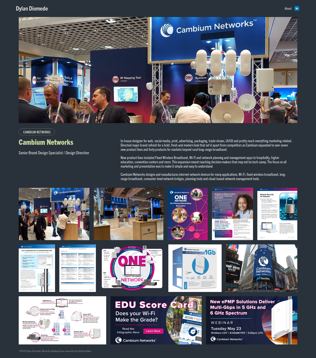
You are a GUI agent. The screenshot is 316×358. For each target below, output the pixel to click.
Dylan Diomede (32, 8)
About (288, 8)
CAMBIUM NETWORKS (37, 132)
